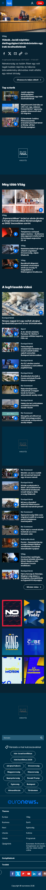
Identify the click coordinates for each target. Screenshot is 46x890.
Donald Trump (33, 778)
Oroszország (33, 766)
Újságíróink (6, 843)
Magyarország (27, 229)
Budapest (31, 784)
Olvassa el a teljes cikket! (28, 80)
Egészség (15, 784)
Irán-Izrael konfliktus (23, 753)
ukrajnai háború (14, 766)
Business (5, 822)
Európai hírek (8, 318)
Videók (5, 838)
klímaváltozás (14, 790)
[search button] (41, 737)
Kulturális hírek (27, 539)
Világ (4, 215)
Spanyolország (13, 778)
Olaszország (33, 772)
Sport (23, 329)
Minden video (33, 587)
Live (40, 3)
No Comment (27, 385)
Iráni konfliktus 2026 (23, 760)
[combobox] (23, 737)
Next (4, 827)
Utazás (5, 833)
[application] (23, 19)
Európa (5, 817)
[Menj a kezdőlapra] (9, 3)
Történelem (33, 790)
